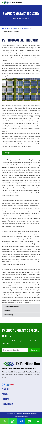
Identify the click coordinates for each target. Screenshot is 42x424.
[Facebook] (3, 384)
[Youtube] (12, 384)
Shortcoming (8, 315)
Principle (7, 153)
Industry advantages (11, 306)
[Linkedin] (7, 384)
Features (7, 310)
